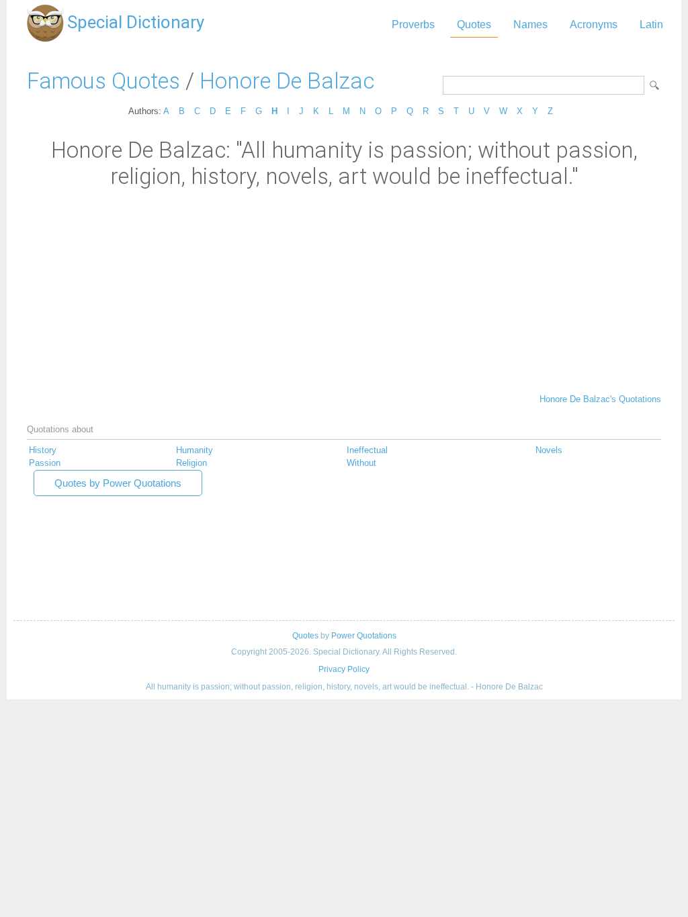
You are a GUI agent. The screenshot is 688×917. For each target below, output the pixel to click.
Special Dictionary (135, 22)
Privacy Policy (344, 669)
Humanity (194, 450)
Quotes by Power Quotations (117, 483)
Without (361, 463)
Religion (191, 463)
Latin (651, 24)
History (42, 450)
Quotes (474, 24)
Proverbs (413, 24)
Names (530, 24)
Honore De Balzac (287, 81)
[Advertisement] (344, 290)
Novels (548, 450)
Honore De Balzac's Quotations (600, 399)
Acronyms (593, 24)
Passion (44, 463)
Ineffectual (367, 450)
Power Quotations (363, 635)
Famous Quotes (103, 81)
